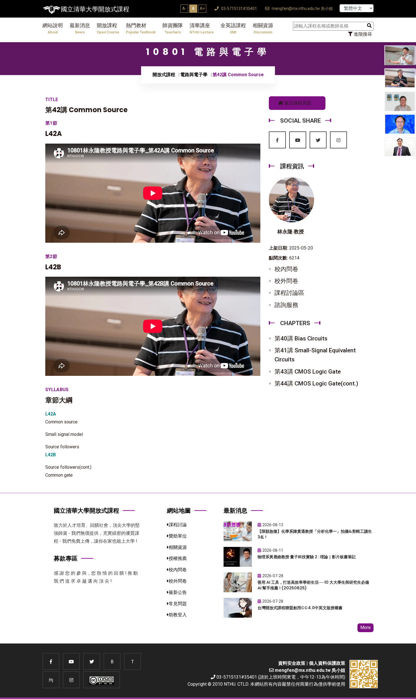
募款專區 (66, 558)
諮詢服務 (286, 305)
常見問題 (178, 603)
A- (184, 8)
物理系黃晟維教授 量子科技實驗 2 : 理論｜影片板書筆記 (307, 557)
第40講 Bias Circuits (301, 338)
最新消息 (80, 28)
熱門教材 (141, 28)
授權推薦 (178, 558)
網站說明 (52, 28)
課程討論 (178, 524)
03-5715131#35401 (238, 8)
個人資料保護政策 (327, 663)
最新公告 (178, 592)
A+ (202, 8)
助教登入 (178, 614)
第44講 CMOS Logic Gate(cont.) (316, 383)
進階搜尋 (362, 34)
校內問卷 (286, 269)
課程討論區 (289, 292)
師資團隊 (172, 28)
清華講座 (202, 28)
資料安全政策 (291, 663)
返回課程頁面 (297, 103)
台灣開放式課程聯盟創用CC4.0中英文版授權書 (300, 608)
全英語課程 (233, 28)
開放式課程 (164, 74)
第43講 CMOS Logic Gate (308, 371)
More (365, 627)
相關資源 (263, 28)
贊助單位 (178, 536)
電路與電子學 (193, 74)
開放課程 (108, 28)
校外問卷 (286, 281)
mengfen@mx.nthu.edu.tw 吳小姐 (302, 8)
